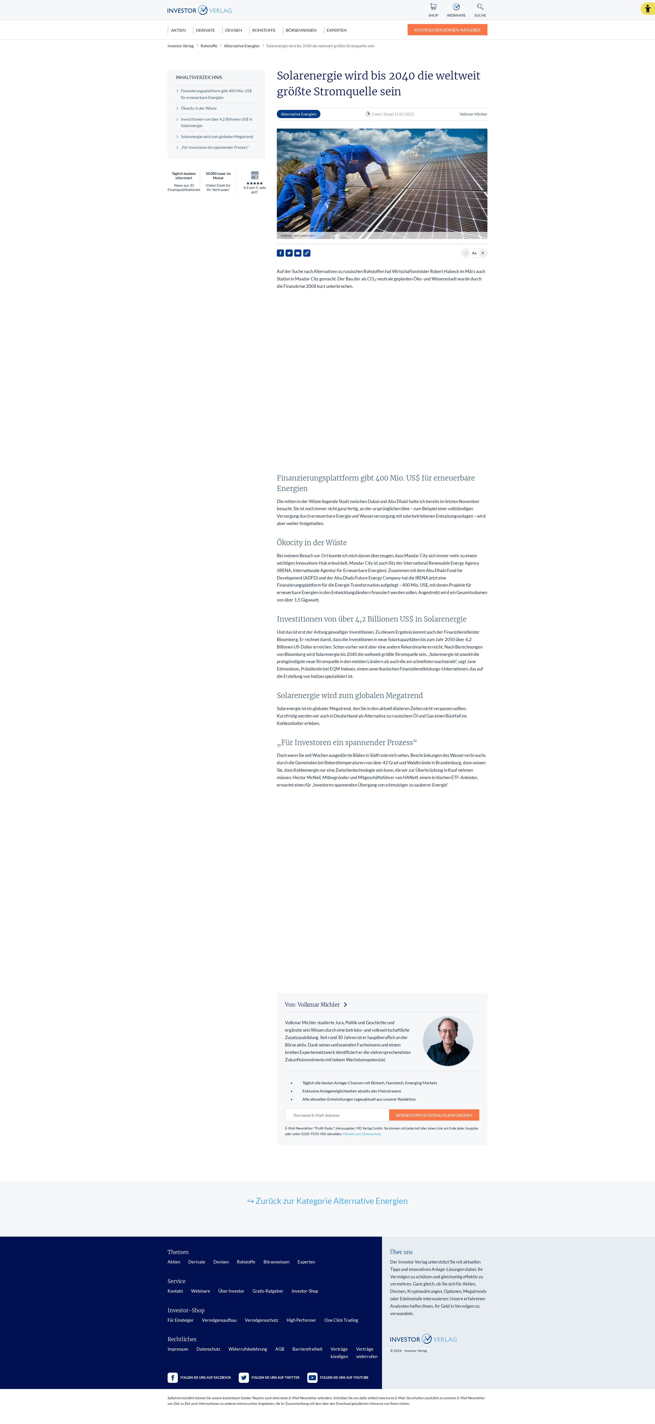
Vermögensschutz (261, 1320)
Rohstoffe (264, 30)
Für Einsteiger (181, 1320)
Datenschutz (208, 1349)
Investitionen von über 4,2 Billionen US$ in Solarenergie (216, 122)
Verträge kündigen (339, 1352)
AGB (279, 1349)
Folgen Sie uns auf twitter (276, 1377)
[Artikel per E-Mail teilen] (297, 253)
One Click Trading (341, 1320)
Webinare (200, 1291)
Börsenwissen (301, 30)
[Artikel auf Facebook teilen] (280, 253)
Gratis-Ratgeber (268, 1291)
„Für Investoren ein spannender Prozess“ (215, 147)
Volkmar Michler (473, 114)
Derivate (205, 30)
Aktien (178, 30)
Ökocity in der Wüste (199, 108)
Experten (337, 30)
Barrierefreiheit (307, 1349)
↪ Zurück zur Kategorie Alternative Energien (327, 1201)
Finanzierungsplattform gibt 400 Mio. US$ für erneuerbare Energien (216, 94)
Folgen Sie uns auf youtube (344, 1377)
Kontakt (175, 1291)
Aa (474, 253)
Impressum (178, 1349)
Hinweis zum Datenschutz (362, 1134)
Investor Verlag (181, 45)
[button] (648, 9)
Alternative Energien (241, 45)
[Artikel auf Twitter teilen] (289, 253)
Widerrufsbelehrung (247, 1349)
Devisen (233, 30)
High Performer (301, 1320)
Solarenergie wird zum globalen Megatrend (217, 136)
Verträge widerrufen (366, 1352)
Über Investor (231, 1291)
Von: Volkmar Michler (312, 1004)
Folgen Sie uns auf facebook (205, 1377)
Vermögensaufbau (219, 1320)
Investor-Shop (305, 1291)
